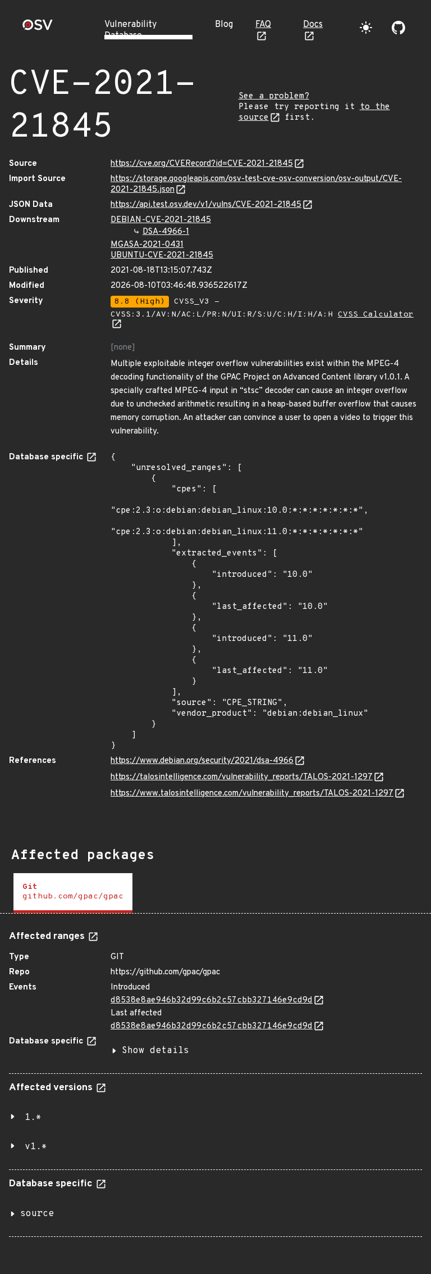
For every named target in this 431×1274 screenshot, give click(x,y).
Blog (224, 24)
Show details (155, 1050)
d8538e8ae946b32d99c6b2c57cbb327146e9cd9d (212, 1000)
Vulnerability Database (130, 30)
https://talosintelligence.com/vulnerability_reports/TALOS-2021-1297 (242, 777)
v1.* (36, 1147)
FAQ (263, 24)
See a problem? (274, 96)
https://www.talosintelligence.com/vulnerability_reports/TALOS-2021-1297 (252, 793)
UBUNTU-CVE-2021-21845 (162, 255)
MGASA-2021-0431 (147, 245)
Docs (313, 24)
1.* (33, 1117)
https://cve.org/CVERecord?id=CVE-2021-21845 (202, 164)
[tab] (72, 893)
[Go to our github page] (398, 27)
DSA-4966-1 (166, 232)
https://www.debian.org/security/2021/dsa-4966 (202, 761)
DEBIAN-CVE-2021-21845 (161, 220)
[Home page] (37, 28)
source (37, 1213)
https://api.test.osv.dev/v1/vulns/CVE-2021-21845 (206, 205)
